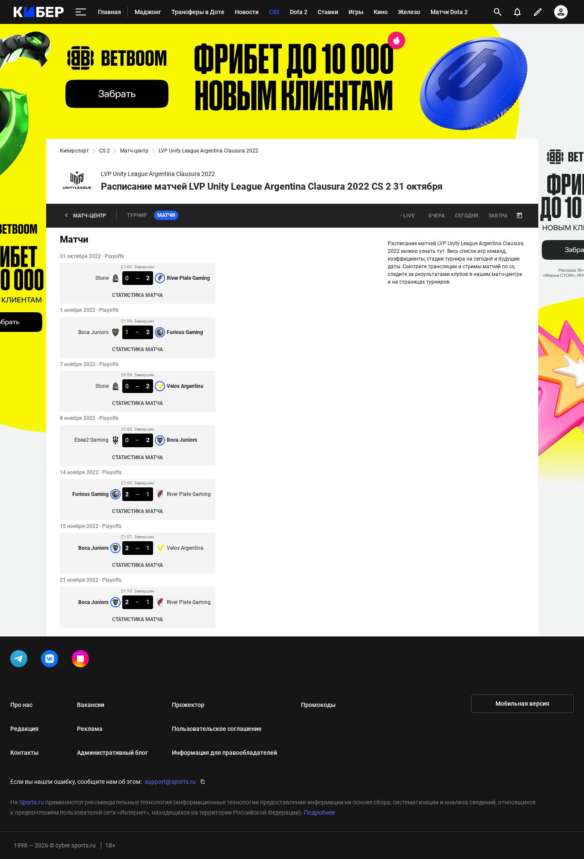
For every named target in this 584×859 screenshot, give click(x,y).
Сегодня (466, 216)
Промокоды (318, 704)
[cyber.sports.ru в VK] (51, 660)
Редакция (24, 728)
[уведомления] (517, 12)
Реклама (90, 728)
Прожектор (188, 704)
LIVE (409, 215)
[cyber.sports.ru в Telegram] (20, 660)
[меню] (81, 12)
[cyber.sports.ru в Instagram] (82, 660)
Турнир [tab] (137, 215)
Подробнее (319, 812)
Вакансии (90, 704)
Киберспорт (74, 151)
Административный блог (112, 752)
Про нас (21, 704)
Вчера (436, 216)
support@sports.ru (170, 781)
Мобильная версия (522, 703)
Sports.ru (31, 802)
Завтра (497, 216)
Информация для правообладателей (224, 752)
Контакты (24, 752)
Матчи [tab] (166, 215)
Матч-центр (134, 151)
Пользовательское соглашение (217, 728)
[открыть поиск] (497, 12)
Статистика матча (137, 295)
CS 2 (104, 151)
